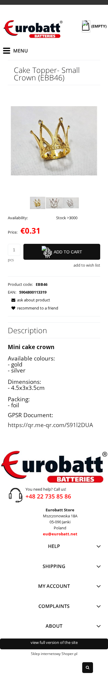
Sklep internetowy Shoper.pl (54, 653)
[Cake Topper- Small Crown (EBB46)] (37, 203)
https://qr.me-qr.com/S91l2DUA (50, 425)
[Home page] (33, 29)
